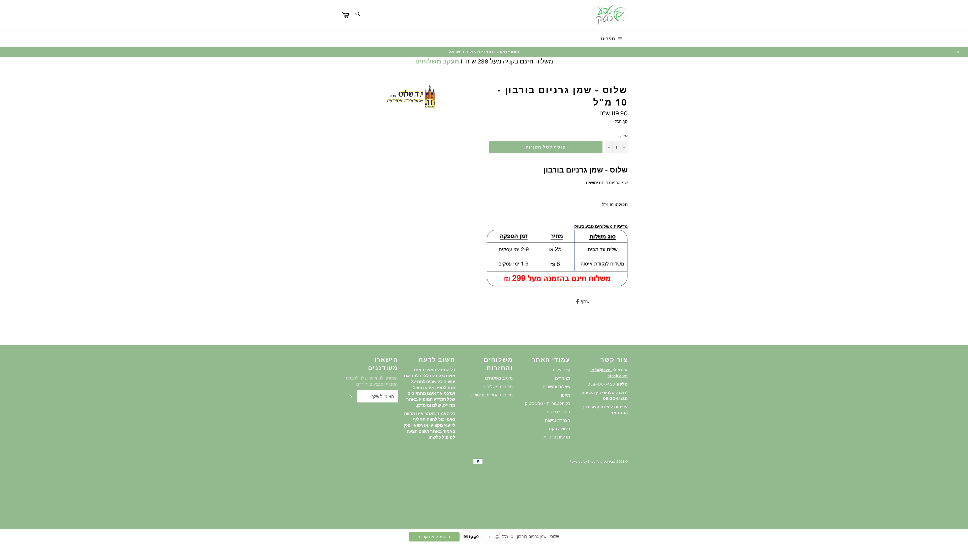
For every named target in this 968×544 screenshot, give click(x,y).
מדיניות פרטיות (556, 436)
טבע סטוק (607, 461)
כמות (624, 135)
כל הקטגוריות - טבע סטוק (547, 403)
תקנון (565, 395)
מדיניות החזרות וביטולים (491, 394)
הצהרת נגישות (557, 420)
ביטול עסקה (559, 428)
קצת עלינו (561, 369)
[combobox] (357, 14)
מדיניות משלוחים (497, 386)
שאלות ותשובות (556, 386)
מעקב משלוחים (437, 61)
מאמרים (562, 378)
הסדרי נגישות (558, 411)
